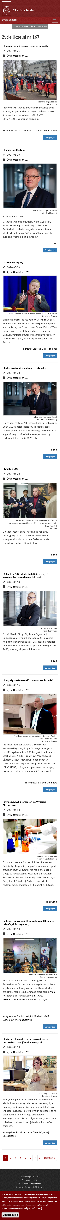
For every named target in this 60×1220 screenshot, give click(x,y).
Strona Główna (22, 26)
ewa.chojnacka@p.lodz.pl (32, 1184)
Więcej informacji (33, 1208)
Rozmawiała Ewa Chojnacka (42, 782)
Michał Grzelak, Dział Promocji (41, 348)
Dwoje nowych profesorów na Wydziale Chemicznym (24, 803)
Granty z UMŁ (11, 468)
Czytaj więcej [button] (50, 137)
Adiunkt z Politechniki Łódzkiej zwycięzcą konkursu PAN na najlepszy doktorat (25, 575)
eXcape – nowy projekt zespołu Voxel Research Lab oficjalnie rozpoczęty (28, 922)
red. (55, 449)
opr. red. (53, 901)
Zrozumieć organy (13, 262)
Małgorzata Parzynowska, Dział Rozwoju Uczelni (31, 130)
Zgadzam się (10, 1214)
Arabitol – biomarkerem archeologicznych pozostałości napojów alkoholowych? (25, 1040)
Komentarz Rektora (14, 150)
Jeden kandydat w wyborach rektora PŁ (25, 368)
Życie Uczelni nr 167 (18, 55)
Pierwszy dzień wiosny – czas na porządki (26, 46)
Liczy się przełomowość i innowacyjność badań (28, 680)
